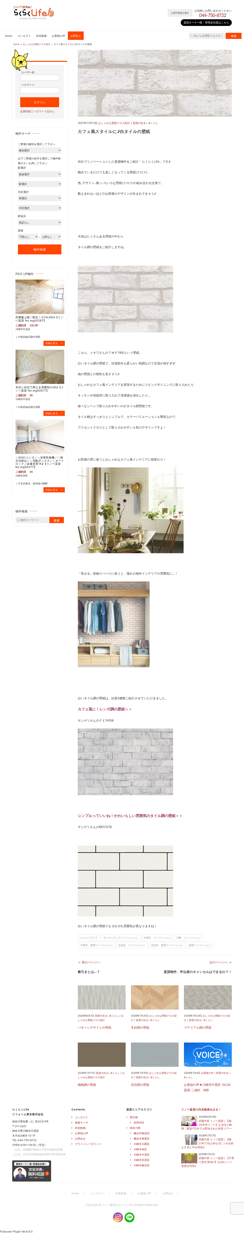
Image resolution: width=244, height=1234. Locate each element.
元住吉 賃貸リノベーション (167, 945)
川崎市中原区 (142, 1154)
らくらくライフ (89, 937)
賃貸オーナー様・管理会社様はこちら (206, 22)
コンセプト (24, 35)
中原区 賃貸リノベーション (96, 945)
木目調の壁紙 (140, 1027)
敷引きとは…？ (89, 972)
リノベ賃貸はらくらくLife (117, 1204)
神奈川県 (135, 1127)
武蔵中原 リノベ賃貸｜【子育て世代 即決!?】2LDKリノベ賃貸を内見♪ (207, 1162)
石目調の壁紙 (140, 1085)
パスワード (28, 84)
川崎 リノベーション (188, 937)
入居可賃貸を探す (180, 12)
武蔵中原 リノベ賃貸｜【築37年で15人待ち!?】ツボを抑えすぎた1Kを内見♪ (207, 1143)
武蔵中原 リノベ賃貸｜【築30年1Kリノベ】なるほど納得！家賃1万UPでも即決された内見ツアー (206, 1124)
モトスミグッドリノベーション (120, 937)
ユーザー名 (28, 72)
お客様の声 (58, 35)
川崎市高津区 (142, 1160)
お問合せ (75, 35)
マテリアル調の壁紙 (197, 1027)
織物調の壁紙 (87, 1085)
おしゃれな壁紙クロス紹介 (114, 123)
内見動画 (41, 35)
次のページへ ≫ (220, 962)
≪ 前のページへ (89, 962)
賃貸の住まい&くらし (145, 123)
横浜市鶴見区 (142, 1133)
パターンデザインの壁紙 (94, 1027)
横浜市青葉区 (142, 1138)
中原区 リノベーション (157, 937)
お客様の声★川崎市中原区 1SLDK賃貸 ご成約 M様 (207, 1087)
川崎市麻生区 (142, 1165)
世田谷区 (139, 1122)
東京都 (134, 1117)
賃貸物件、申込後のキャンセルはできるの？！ (198, 972)
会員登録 (25, 111)
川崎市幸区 (140, 1149)
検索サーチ (81, 1122)
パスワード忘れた (44, 111)
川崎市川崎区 (142, 1144)
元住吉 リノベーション (131, 945)
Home (8, 35)
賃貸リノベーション (200, 945)
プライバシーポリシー (88, 1144)
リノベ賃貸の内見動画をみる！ (201, 1109)
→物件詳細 (54, 343)
